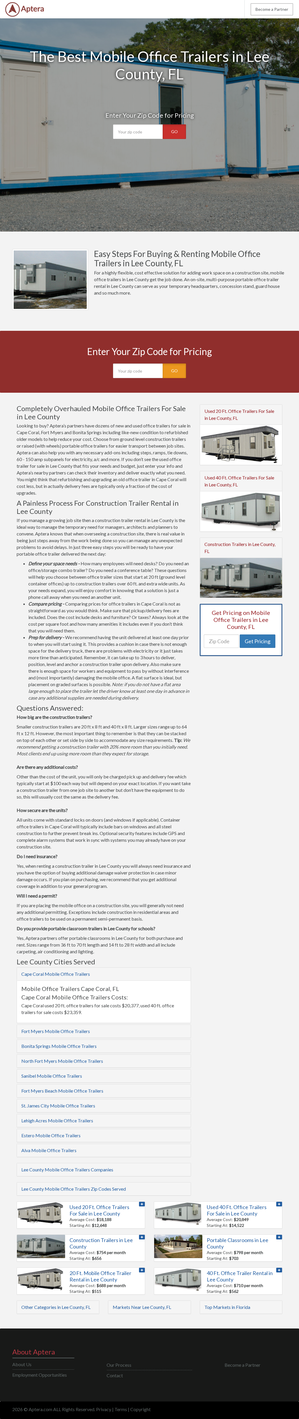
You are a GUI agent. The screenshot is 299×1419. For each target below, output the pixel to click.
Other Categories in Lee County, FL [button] (56, 1307)
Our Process (119, 1365)
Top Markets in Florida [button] (227, 1307)
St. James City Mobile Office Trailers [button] (58, 1105)
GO (174, 131)
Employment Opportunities (39, 1375)
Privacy (103, 1409)
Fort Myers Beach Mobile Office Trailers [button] (62, 1090)
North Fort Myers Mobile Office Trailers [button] (62, 1061)
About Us (22, 1364)
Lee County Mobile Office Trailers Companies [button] (67, 1169)
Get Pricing (257, 641)
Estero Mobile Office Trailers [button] (51, 1135)
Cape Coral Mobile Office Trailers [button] (55, 974)
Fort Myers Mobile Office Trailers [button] (55, 1031)
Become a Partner (271, 9)
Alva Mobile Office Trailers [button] (49, 1150)
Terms (120, 1409)
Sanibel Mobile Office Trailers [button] (51, 1076)
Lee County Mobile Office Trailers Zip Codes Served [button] (73, 1189)
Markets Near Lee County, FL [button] (142, 1307)
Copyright (140, 1409)
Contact (115, 1375)
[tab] (104, 974)
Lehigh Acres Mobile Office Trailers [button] (57, 1120)
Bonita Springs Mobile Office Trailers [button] (59, 1046)
